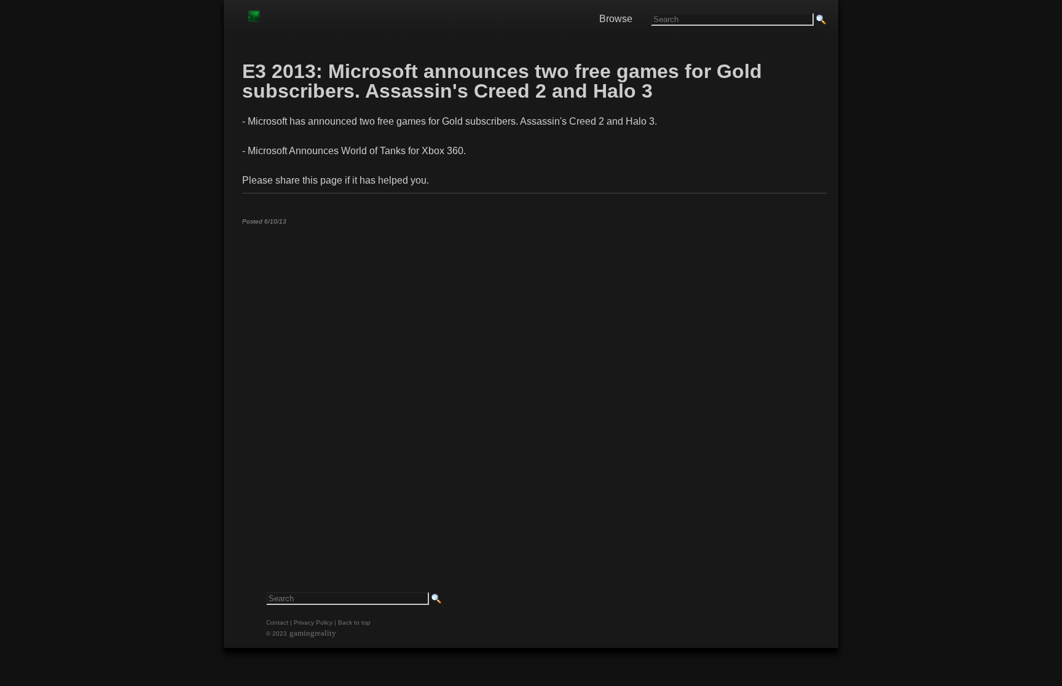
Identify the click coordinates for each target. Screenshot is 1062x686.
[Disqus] (534, 387)
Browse (615, 19)
